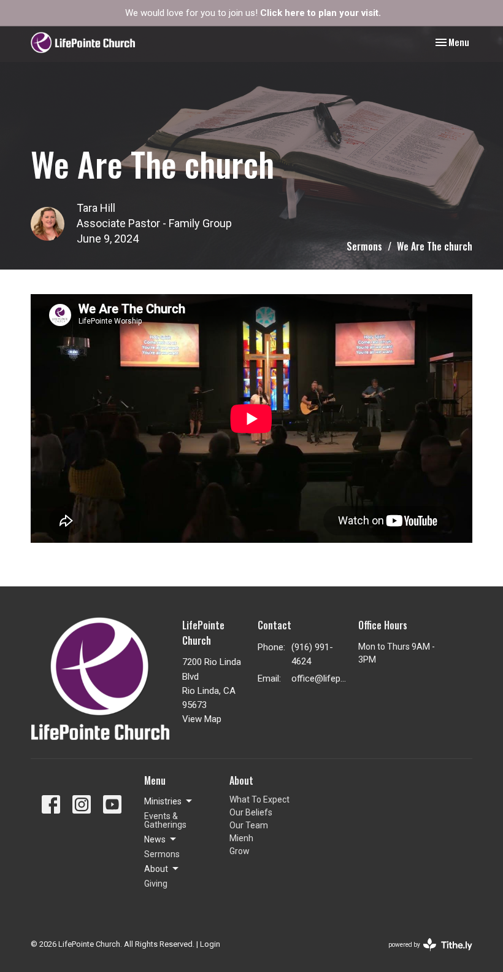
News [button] (155, 839)
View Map (201, 719)
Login (210, 944)
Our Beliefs (250, 812)
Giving (155, 883)
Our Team (248, 825)
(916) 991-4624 (312, 654)
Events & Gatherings (165, 820)
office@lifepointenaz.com (318, 678)
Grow (239, 851)
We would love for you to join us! (253, 12)
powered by (423, 955)
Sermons (364, 246)
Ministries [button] (163, 801)
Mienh (241, 838)
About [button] (156, 869)
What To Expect (259, 799)
